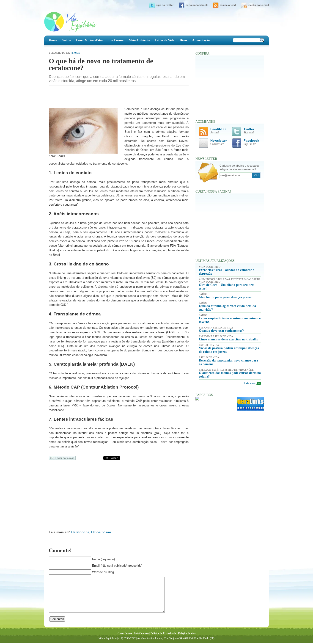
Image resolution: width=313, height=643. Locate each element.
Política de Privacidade (163, 633)
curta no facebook (197, 5)
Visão (106, 532)
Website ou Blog (103, 572)
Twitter (249, 130)
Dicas (183, 40)
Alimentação (201, 40)
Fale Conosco (141, 633)
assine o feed (228, 5)
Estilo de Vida (164, 40)
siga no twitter (164, 5)
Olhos (96, 532)
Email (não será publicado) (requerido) (117, 565)
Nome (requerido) (103, 559)
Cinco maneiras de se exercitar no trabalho (228, 339)
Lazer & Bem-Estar (89, 40)
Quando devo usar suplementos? (221, 330)
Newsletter (218, 142)
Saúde (66, 40)
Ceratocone (80, 532)
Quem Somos (125, 633)
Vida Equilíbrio (70, 22)
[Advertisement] (102, 97)
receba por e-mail (258, 5)
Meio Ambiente (139, 40)
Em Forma (116, 40)
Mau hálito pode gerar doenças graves (225, 297)
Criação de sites (186, 633)
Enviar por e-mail (62, 458)
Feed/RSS (217, 130)
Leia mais (249, 383)
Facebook (251, 142)
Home (53, 40)
